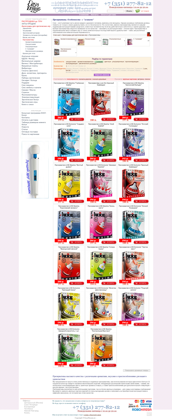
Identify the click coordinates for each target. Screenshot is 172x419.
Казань (27, 413)
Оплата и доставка (30, 120)
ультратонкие (71, 62)
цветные (107, 62)
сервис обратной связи (92, 415)
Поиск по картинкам (30, 134)
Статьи (25, 129)
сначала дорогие (85, 79)
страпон (84, 2)
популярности (72, 79)
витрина (141, 79)
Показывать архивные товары (136, 370)
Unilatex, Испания (127, 70)
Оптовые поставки (30, 132)
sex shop (93, 2)
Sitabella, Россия (86, 69)
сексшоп (80, 5)
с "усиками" (99, 62)
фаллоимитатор (91, 5)
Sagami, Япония (72, 69)
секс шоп (54, 3)
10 (73, 66)
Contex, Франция (99, 69)
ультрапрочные (118, 62)
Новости (25, 127)
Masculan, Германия (134, 69)
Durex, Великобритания (117, 69)
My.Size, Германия (91, 70)
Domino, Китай (77, 70)
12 (76, 66)
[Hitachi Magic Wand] (35, 198)
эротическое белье (68, 2)
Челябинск (28, 409)
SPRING (102, 70)
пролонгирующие (132, 62)
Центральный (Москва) (33, 403)
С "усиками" (137, 39)
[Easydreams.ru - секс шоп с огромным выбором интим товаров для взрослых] (33, 13)
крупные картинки (130, 79)
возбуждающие (72, 63)
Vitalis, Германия (113, 70)
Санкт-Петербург (31, 405)
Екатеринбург (29, 407)
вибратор (72, 5)
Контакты (26, 117)
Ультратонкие (90, 39)
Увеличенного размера (65, 50)
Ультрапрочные (115, 39)
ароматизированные (86, 62)
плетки (87, 10)
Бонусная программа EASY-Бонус (34, 114)
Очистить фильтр (102, 75)
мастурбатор (86, 8)
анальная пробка (58, 5)
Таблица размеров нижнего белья (34, 123)
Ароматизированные (68, 39)
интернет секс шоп (67, 8)
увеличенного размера (87, 63)
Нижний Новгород (31, 411)
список (147, 79)
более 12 (82, 66)
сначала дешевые (99, 79)
